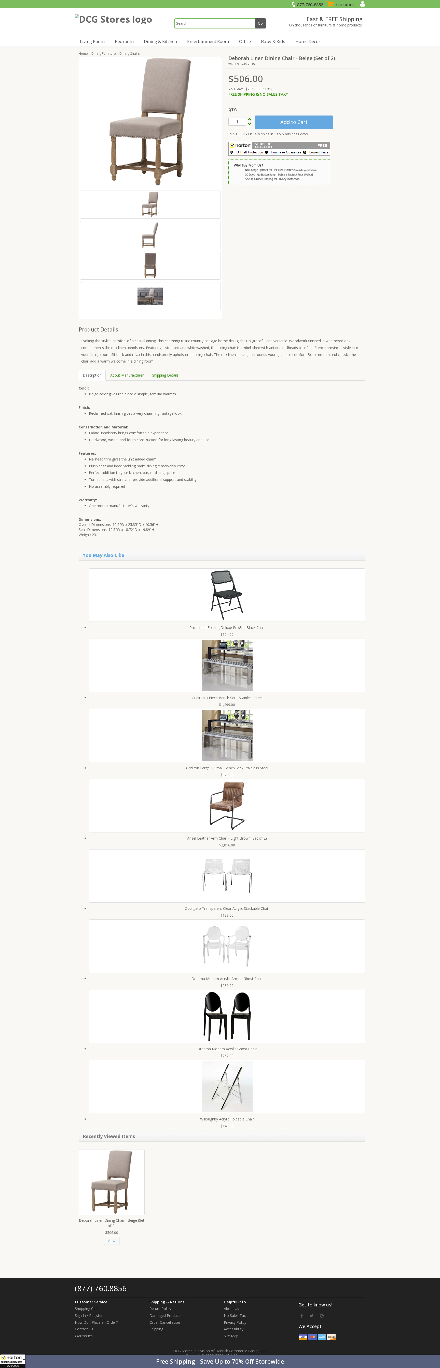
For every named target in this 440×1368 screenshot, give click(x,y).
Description (92, 375)
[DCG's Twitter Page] (311, 1315)
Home (83, 53)
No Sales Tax (235, 1315)
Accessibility (233, 1329)
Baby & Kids (273, 41)
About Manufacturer (127, 375)
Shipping (156, 1329)
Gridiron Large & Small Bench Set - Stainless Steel (227, 768)
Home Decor (307, 41)
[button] (220, 1361)
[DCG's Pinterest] (321, 1315)
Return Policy (160, 1308)
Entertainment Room (208, 41)
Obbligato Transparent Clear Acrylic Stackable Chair (227, 908)
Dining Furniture (103, 53)
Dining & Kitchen (160, 41)
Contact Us (84, 1329)
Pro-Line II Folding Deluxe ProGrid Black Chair (227, 627)
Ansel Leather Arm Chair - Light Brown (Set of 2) (227, 838)
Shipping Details (165, 375)
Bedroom (124, 41)
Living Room (92, 41)
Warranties (84, 1335)
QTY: (232, 109)
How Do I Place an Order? (96, 1322)
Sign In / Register (89, 1315)
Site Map (231, 1335)
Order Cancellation (164, 1322)
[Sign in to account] (362, 3)
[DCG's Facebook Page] (302, 1315)
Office (245, 41)
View (111, 1240)
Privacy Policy (235, 1322)
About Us (231, 1308)
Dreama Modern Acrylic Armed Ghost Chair (227, 978)
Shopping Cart (86, 1308)
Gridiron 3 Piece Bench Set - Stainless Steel (227, 697)
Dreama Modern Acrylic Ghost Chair (227, 1048)
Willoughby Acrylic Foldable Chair (227, 1119)
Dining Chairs (129, 53)
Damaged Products (165, 1315)
